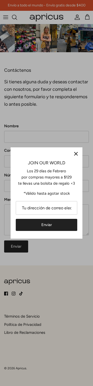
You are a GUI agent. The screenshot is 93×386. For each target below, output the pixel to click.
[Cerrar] (76, 153)
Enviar (46, 224)
